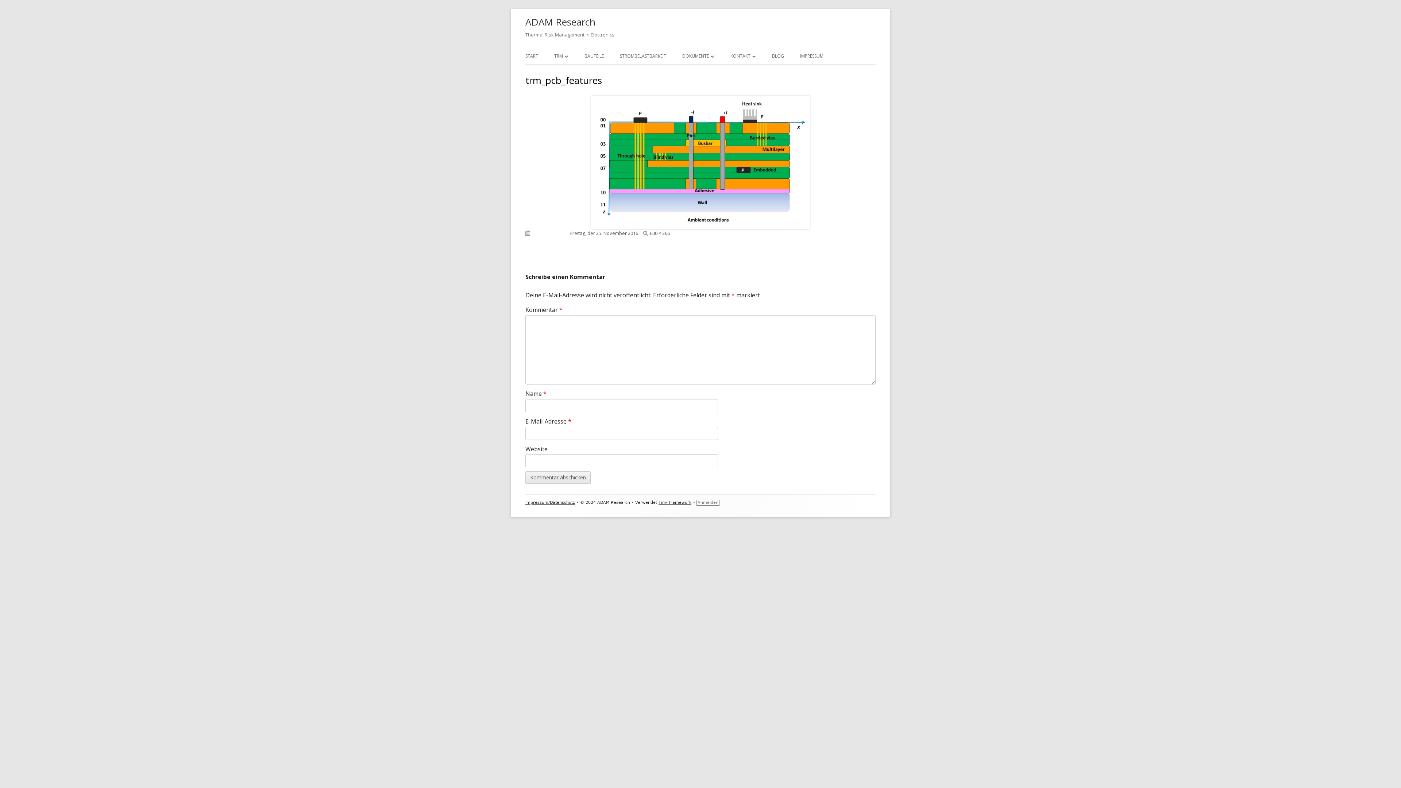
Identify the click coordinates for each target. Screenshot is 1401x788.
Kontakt (740, 56)
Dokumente (695, 56)
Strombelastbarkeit (643, 56)
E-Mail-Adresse (548, 421)
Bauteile (594, 56)
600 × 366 (660, 233)
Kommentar (544, 310)
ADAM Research (560, 21)
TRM (558, 56)
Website (536, 449)
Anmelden (708, 502)
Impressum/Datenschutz (550, 502)
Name (536, 394)
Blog (778, 56)
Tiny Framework (675, 502)
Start (531, 56)
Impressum (811, 56)
